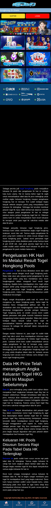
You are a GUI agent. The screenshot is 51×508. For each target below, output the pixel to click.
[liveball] (38, 75)
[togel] (12, 42)
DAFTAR (13, 16)
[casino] (38, 58)
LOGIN (37, 16)
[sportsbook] (12, 58)
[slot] (38, 42)
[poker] (12, 75)
